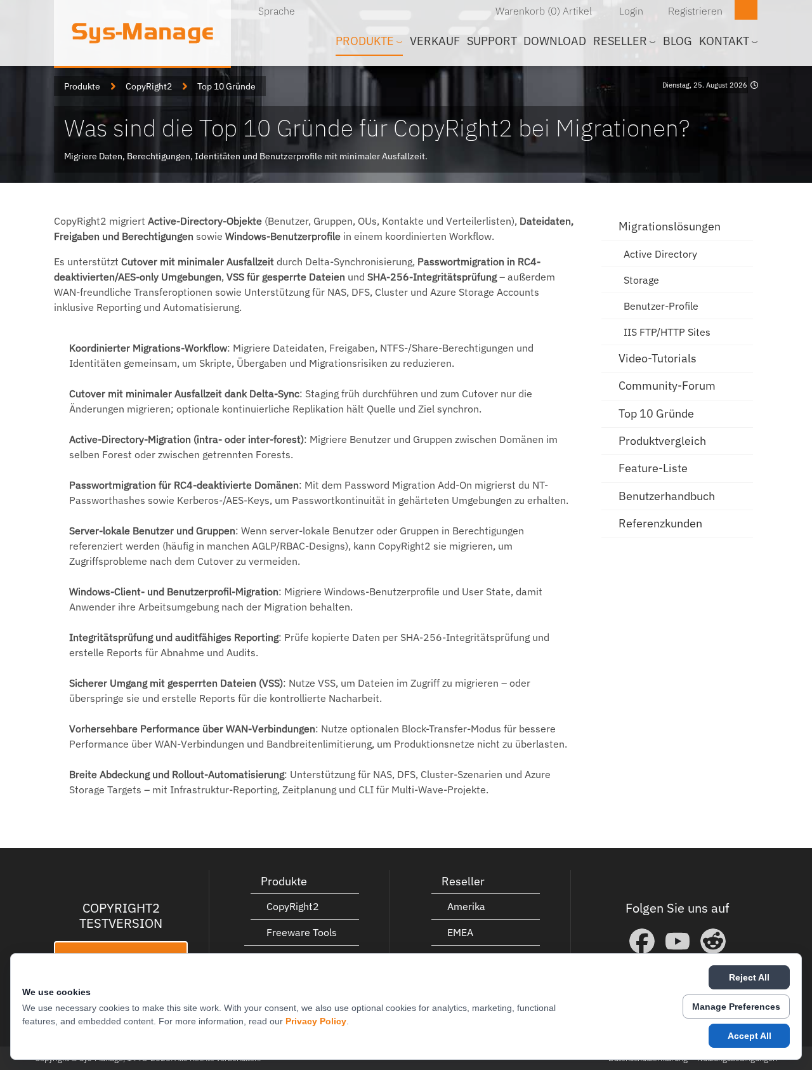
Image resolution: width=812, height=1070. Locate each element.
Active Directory (660, 254)
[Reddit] (713, 941)
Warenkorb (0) (527, 10)
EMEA (460, 932)
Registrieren (695, 10)
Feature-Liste (653, 468)
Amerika (466, 906)
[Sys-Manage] (142, 33)
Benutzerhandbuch (667, 496)
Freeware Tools (301, 932)
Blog (677, 41)
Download (554, 41)
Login (631, 10)
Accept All (749, 1036)
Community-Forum (667, 385)
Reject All (749, 977)
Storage (641, 280)
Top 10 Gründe (656, 413)
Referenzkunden (660, 523)
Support (492, 41)
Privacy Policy (315, 1021)
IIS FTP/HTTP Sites (667, 332)
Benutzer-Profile (661, 306)
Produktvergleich (662, 440)
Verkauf (435, 41)
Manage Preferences (736, 1006)
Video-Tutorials (658, 358)
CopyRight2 (292, 906)
